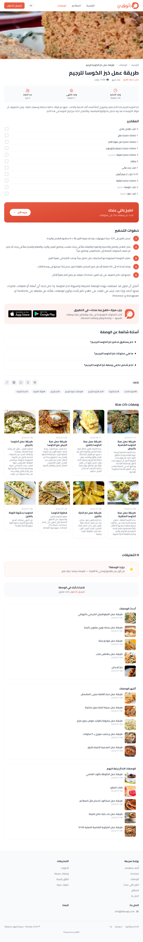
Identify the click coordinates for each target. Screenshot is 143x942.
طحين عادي (125, 129)
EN (31, 5)
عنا (111, 926)
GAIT (77, 932)
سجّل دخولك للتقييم (131, 79)
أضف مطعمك (132, 868)
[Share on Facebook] (35, 382)
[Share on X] (28, 382)
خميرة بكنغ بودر (114, 148)
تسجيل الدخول (14, 5)
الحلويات (65, 868)
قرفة (119, 154)
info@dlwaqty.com (125, 911)
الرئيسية (90, 5)
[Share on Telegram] (14, 382)
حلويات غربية (63, 884)
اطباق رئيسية (62, 879)
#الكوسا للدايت (131, 391)
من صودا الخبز (115, 142)
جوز (129, 193)
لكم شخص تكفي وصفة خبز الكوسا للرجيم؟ (108, 365)
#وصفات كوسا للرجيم (74, 391)
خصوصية (118, 926)
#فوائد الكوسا (39, 391)
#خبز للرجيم (55, 391)
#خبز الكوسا (114, 391)
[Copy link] (7, 382)
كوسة (127, 187)
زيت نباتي (126, 167)
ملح (120, 135)
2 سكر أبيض (121, 174)
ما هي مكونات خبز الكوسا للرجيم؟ (113, 353)
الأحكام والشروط (132, 926)
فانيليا (119, 180)
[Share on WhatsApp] (21, 382)
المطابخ (135, 890)
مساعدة (134, 873)
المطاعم (76, 5)
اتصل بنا (135, 896)
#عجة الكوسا (22, 391)
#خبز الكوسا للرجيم (95, 391)
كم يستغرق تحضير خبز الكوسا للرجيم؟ (111, 342)
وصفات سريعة (61, 873)
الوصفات (61, 5)
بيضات (133, 161)
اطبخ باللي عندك (131, 884)
